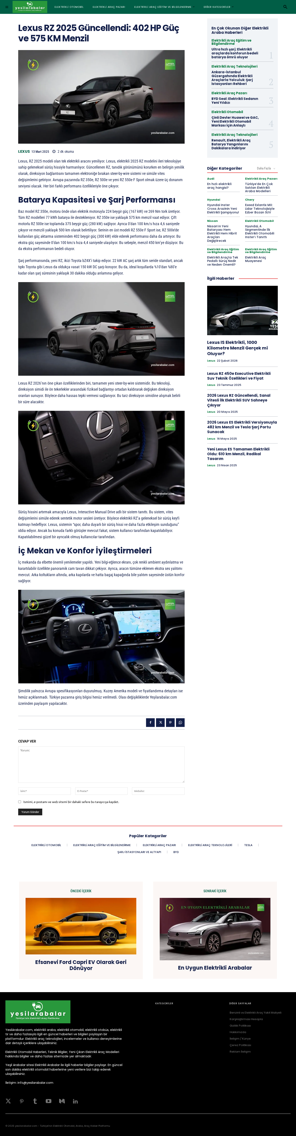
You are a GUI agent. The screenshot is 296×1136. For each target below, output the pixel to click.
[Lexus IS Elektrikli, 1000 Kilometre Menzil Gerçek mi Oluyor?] (242, 310)
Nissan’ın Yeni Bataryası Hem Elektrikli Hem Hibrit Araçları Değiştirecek (222, 233)
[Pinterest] (170, 722)
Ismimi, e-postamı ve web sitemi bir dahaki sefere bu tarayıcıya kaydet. (71, 802)
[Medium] (62, 1101)
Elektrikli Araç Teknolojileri (234, 66)
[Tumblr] (35, 1101)
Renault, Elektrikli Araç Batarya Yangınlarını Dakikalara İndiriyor (231, 144)
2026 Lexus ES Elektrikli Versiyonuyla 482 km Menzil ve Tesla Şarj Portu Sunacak (242, 427)
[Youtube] (48, 1101)
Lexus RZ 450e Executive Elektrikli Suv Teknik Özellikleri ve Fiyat (239, 376)
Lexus (24, 151)
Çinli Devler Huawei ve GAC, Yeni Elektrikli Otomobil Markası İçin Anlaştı (235, 121)
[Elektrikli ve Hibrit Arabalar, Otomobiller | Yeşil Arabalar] (30, 7)
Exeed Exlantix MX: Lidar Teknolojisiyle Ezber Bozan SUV (260, 209)
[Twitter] (8, 1101)
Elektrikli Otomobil (227, 112)
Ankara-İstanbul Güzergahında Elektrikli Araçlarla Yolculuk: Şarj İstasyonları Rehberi (232, 78)
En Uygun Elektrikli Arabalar (215, 968)
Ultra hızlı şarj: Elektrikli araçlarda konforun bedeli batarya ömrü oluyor (234, 53)
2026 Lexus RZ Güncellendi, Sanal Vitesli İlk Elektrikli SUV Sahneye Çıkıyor (238, 400)
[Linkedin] (75, 1101)
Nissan (212, 220)
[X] (160, 722)
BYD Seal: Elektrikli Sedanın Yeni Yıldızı (234, 100)
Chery (249, 199)
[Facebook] (150, 722)
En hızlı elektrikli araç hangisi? (219, 186)
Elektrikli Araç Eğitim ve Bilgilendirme (231, 42)
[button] (285, 7)
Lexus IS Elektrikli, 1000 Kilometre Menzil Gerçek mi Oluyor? (237, 348)
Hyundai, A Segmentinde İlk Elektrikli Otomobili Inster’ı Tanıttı (259, 231)
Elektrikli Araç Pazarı (229, 93)
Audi (210, 178)
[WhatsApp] (180, 722)
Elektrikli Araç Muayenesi (255, 259)
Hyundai (213, 199)
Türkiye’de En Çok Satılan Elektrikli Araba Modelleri (259, 187)
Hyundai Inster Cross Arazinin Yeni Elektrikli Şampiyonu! (223, 209)
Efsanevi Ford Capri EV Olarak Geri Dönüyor (81, 965)
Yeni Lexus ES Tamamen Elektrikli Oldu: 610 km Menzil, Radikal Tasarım (238, 454)
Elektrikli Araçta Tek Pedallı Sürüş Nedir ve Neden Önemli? (222, 261)
